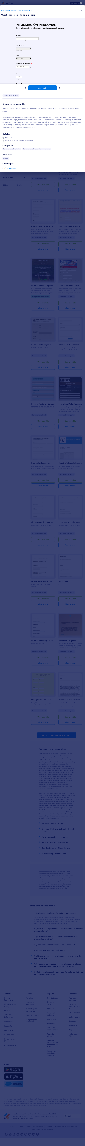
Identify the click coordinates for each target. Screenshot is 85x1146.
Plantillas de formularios (8, 11)
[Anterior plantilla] (25, 87)
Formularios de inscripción (11, 149)
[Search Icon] (82, 11)
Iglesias (6, 158)
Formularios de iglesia (25, 11)
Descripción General (11, 95)
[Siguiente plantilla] (59, 87)
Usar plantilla (42, 88)
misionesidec (11, 168)
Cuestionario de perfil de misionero (18, 15)
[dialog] (42, 573)
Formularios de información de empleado (36, 149)
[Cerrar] (81, 3)
